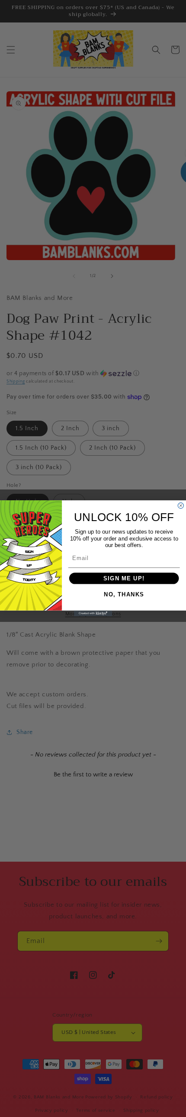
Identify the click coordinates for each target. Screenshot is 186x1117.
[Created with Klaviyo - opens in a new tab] (93, 613)
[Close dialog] (180, 506)
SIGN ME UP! (123, 578)
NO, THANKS (124, 595)
